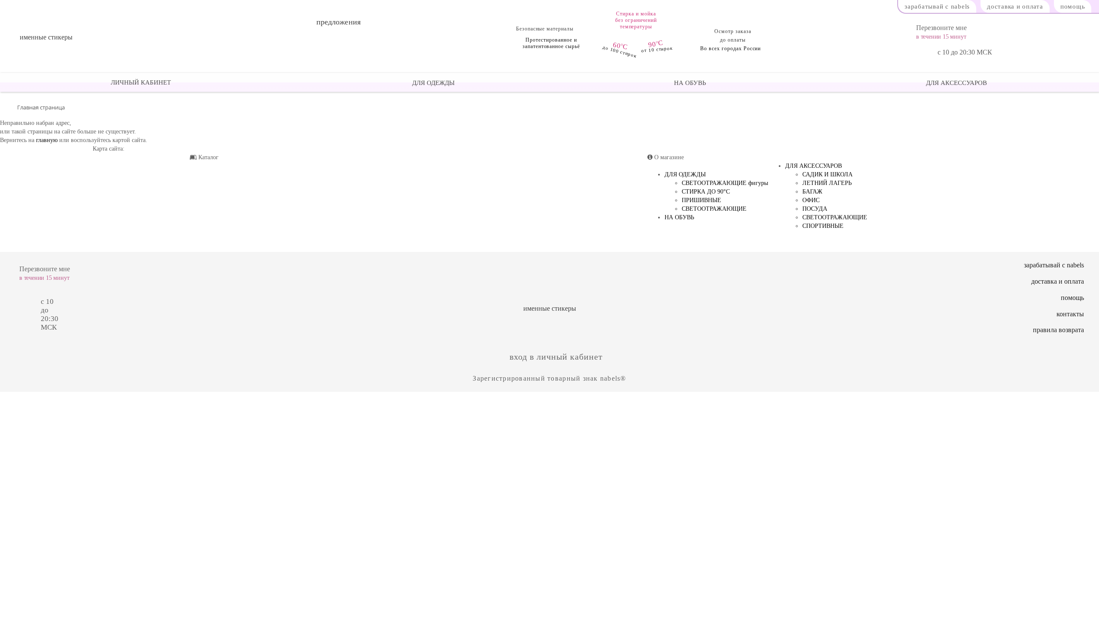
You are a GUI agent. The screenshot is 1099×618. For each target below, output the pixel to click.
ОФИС (811, 200)
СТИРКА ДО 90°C (706, 191)
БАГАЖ (812, 191)
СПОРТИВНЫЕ (823, 226)
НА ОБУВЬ (689, 82)
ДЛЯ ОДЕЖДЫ (432, 82)
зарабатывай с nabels (937, 6)
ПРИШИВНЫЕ (701, 200)
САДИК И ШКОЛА (827, 174)
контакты (1070, 314)
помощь (1072, 6)
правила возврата (1058, 329)
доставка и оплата (1015, 6)
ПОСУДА (814, 209)
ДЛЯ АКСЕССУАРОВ (955, 82)
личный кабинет (141, 82)
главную (47, 140)
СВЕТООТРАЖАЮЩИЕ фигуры (725, 183)
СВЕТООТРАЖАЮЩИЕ (714, 209)
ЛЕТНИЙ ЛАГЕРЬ (827, 183)
